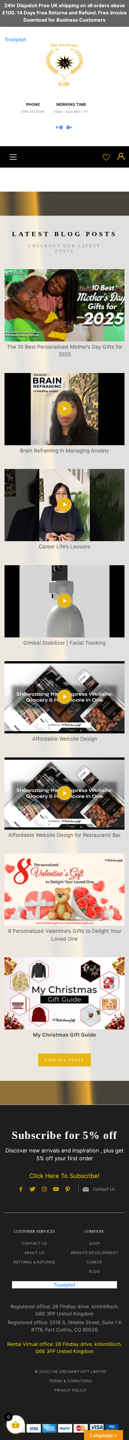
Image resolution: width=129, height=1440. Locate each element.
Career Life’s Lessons (64, 547)
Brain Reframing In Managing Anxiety (64, 451)
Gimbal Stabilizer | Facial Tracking (64, 643)
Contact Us (34, 1243)
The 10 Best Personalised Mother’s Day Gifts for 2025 (64, 351)
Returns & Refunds (35, 1262)
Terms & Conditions (70, 1381)
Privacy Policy (70, 1390)
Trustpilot (15, 39)
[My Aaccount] (120, 157)
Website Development (94, 1252)
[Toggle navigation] (13, 157)
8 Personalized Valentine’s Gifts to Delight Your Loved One (64, 935)
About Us (34, 1252)
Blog (94, 1271)
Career (94, 1262)
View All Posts (64, 1060)
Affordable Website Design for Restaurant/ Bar (64, 835)
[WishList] (107, 157)
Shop (94, 1243)
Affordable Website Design (64, 739)
